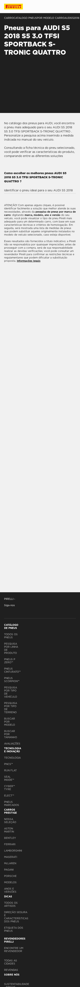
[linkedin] (33, 611)
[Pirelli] (17, 6)
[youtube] (24, 611)
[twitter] (15, 611)
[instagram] (42, 611)
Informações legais (28, 260)
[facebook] (7, 611)
